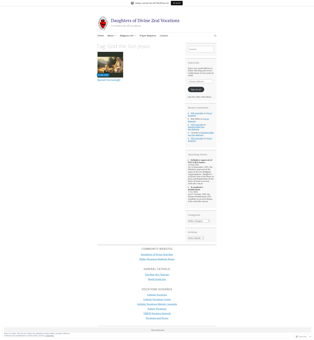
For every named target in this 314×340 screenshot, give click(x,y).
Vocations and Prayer (157, 318)
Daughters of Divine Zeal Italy (157, 254)
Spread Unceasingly (109, 80)
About (110, 35)
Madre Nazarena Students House (157, 259)
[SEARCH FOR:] (201, 49)
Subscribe (193, 62)
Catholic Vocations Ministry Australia (157, 304)
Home (101, 35)
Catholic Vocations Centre (157, 299)
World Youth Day (157, 279)
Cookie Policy (49, 336)
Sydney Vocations (157, 308)
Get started (177, 3)
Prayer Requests (148, 35)
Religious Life (126, 35)
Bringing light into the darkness (196, 128)
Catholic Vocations (157, 294)
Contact (164, 35)
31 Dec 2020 (103, 75)
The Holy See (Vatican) (157, 274)
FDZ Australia (197, 113)
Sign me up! (196, 89)
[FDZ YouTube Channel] (215, 36)
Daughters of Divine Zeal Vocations (145, 20)
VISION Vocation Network (157, 313)
